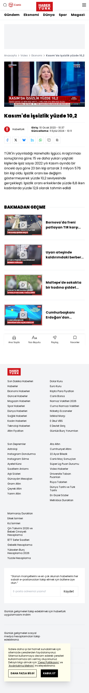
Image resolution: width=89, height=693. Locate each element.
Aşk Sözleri (13, 473)
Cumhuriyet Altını (60, 449)
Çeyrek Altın (14, 488)
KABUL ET (49, 673)
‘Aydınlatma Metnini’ (21, 665)
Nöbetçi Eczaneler (61, 411)
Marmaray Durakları (20, 513)
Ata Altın (55, 444)
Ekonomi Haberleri (18, 391)
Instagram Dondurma (21, 454)
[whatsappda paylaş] (40, 140)
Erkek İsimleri (15, 518)
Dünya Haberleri (17, 411)
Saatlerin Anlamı (18, 469)
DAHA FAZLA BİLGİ (22, 673)
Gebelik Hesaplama (19, 545)
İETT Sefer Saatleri (18, 540)
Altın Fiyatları (15, 431)
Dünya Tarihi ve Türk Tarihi (62, 488)
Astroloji (12, 449)
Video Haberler (59, 469)
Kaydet (69, 591)
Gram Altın (14, 483)
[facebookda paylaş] (7, 140)
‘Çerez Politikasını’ (48, 662)
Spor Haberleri (16, 406)
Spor (63, 14)
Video (24, 55)
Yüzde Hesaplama (19, 558)
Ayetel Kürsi (14, 464)
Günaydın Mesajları (19, 478)
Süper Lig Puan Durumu (64, 464)
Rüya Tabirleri (58, 482)
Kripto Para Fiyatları (62, 391)
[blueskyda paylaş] (24, 140)
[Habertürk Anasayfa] (44, 6)
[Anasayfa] (14, 372)
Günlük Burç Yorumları (64, 431)
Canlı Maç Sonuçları (63, 459)
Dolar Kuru (56, 381)
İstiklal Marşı (57, 416)
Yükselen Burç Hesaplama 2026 (18, 551)
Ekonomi (31, 14)
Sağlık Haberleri (17, 416)
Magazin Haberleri (18, 401)
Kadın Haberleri (16, 421)
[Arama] (5, 5)
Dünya (49, 14)
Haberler (12, 386)
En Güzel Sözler (59, 495)
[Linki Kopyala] (57, 140)
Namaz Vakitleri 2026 (63, 401)
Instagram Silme (18, 459)
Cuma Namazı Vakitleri (64, 406)
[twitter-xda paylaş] (15, 140)
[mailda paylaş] (49, 140)
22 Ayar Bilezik (58, 454)
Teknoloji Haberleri (18, 426)
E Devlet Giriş (57, 426)
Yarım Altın (14, 493)
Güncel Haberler (17, 396)
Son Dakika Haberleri (20, 381)
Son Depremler (16, 444)
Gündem (11, 14)
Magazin (79, 14)
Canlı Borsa (57, 396)
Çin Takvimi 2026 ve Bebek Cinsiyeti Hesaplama (19, 532)
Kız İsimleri (13, 523)
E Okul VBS (56, 421)
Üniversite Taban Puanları (60, 475)
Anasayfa (10, 55)
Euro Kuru (55, 386)
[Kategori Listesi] (84, 5)
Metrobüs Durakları (61, 500)
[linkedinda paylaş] (32, 140)
